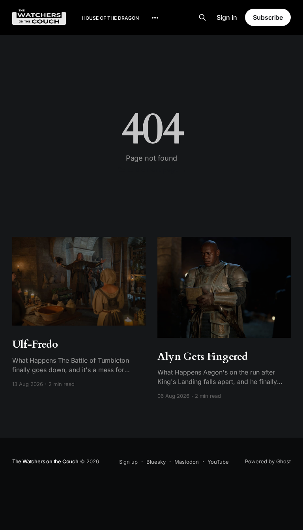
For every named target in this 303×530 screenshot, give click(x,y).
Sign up (128, 462)
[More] (155, 18)
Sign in (227, 17)
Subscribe (268, 17)
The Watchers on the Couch (45, 461)
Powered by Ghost (268, 461)
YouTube (218, 462)
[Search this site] (202, 17)
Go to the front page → (151, 170)
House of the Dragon (110, 18)
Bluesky (156, 462)
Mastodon (186, 462)
